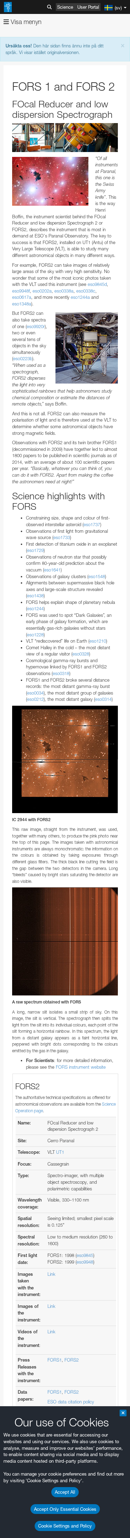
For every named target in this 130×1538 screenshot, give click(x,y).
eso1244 (35, 608)
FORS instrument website (81, 1067)
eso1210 (97, 641)
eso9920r (36, 326)
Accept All (65, 1492)
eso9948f (21, 291)
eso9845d (97, 284)
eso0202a (42, 291)
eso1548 (96, 576)
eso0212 (35, 699)
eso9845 (85, 1255)
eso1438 (35, 595)
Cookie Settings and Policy (65, 1526)
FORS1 (54, 1360)
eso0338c (85, 291)
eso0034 (35, 693)
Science (65, 7)
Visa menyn (25, 21)
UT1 (60, 1152)
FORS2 (71, 1360)
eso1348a (21, 303)
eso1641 (52, 570)
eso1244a (80, 297)
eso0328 (80, 654)
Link (51, 1274)
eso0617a (21, 297)
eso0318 (61, 673)
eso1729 (35, 550)
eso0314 (103, 699)
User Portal (88, 7)
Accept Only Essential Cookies (65, 1509)
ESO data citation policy (70, 1401)
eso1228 (35, 634)
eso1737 (92, 524)
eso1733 (61, 537)
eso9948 (85, 1262)
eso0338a (63, 291)
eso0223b (22, 358)
